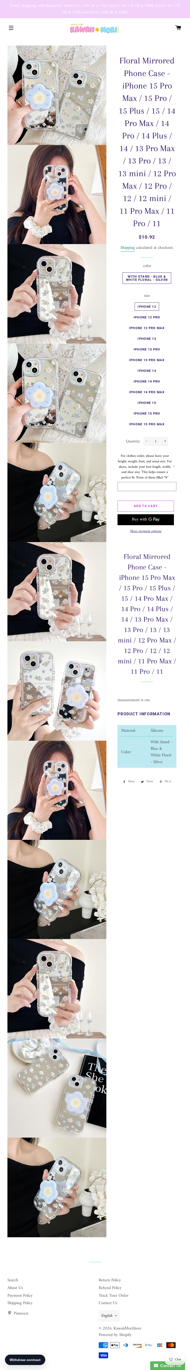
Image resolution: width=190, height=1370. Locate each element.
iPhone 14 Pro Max (147, 392)
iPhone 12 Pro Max (147, 328)
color (147, 266)
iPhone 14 (147, 371)
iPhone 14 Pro (147, 381)
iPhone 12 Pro (147, 317)
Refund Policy (110, 1288)
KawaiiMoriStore (127, 1328)
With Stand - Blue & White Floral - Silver (147, 278)
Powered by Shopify (115, 1335)
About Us (15, 1288)
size (147, 296)
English (107, 1316)
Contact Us (108, 1303)
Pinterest (20, 1313)
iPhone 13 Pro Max (147, 360)
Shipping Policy (20, 1303)
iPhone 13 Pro (147, 349)
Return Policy (110, 1280)
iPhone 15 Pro (147, 413)
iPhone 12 (147, 306)
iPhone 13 (147, 339)
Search (12, 1280)
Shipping (127, 248)
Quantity (133, 441)
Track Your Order (113, 1295)
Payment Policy (20, 1295)
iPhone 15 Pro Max (147, 424)
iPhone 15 (147, 403)
